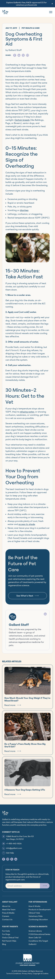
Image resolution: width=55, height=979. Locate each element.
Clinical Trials (34, 913)
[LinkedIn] (45, 614)
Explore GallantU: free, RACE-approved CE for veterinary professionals (26, 3)
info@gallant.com (14, 848)
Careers (5, 916)
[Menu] (51, 12)
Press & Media (8, 913)
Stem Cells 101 (35, 937)
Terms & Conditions (13, 973)
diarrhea (24, 210)
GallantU (32, 944)
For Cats (6, 931)
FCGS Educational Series (39, 934)
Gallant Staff (19, 625)
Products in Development (40, 909)
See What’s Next (24, 595)
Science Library (35, 931)
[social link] (3, 859)
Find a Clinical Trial (10, 937)
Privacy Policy (27, 973)
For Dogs (6, 934)
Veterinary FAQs (36, 916)
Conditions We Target (38, 941)
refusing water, (27, 411)
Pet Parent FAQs (9, 941)
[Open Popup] (45, 885)
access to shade (26, 524)
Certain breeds (22, 120)
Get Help (10, 853)
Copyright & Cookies (40, 973)
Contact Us (7, 919)
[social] (14, 55)
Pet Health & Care (31, 28)
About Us (6, 906)
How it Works (34, 906)
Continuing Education (38, 919)
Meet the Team (8, 909)
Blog (4, 944)
